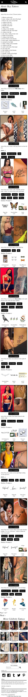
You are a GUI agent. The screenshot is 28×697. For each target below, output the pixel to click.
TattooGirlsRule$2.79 (5, 382)
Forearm (12, 307)
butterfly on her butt (7, 25)
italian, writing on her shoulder (9, 43)
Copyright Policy (11, 694)
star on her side (6, 48)
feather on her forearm (7, 35)
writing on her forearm (7, 37)
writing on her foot (7, 22)
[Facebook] (8, 677)
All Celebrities (14, 665)
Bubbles (19, 303)
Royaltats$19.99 (14, 609)
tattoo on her (5, 27)
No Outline (11, 97)
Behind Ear (5, 93)
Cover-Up (23, 93)
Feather (4, 97)
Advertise (3, 686)
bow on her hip (6, 52)
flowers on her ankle (7, 55)
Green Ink (15, 591)
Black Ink (4, 363)
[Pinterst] (23, 677)
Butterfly (15, 194)
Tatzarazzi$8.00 (5, 112)
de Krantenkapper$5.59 (5, 265)
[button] (2, 2)
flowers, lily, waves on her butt (9, 20)
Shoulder (10, 539)
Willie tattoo (18, 88)
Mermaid (22, 591)
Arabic (3, 421)
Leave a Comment (13, 86)
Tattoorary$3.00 (14, 265)
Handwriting (19, 536)
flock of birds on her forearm (9, 38)
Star (8, 367)
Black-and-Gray (14, 93)
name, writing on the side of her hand (11, 19)
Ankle (3, 153)
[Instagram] (3, 677)
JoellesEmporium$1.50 (5, 439)
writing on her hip (6, 32)
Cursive (21, 194)
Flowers (4, 157)
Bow (14, 250)
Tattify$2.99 (22, 112)
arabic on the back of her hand (9, 47)
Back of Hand (11, 421)
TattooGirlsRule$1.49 (14, 213)
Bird (3, 303)
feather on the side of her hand (9, 30)
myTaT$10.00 (22, 382)
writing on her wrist (7, 24)
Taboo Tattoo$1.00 (22, 495)
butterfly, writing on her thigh (9, 53)
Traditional (4, 310)
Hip (19, 250)
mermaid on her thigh (7, 42)
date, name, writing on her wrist (10, 34)
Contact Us (8, 686)
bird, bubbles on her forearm (9, 50)
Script (3, 424)
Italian (3, 539)
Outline (9, 198)
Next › (3, 615)
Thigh (15, 198)
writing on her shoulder (8, 29)
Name (3, 198)
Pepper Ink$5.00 (5, 213)
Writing (21, 198)
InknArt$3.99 (13, 382)
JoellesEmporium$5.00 (5, 325)
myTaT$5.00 (14, 112)
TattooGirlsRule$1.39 (14, 325)
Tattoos (4, 10)
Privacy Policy (4, 694)
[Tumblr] (13, 677)
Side (3, 367)
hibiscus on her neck (7, 17)
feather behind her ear (7, 57)
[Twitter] (18, 677)
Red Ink (20, 363)
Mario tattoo (18, 299)
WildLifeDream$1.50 (23, 325)
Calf (19, 153)
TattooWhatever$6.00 (23, 265)
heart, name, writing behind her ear (11, 40)
